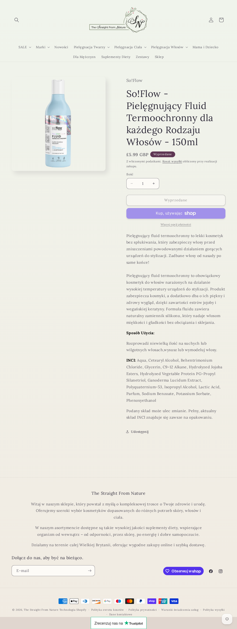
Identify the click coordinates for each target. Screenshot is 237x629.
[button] (17, 20)
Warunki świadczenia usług (180, 609)
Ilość (130, 174)
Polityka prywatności (142, 609)
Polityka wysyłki (214, 609)
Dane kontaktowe (121, 614)
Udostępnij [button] (140, 432)
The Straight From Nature (41, 609)
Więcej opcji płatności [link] (176, 224)
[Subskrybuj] (89, 570)
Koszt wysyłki (172, 161)
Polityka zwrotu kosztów (107, 609)
